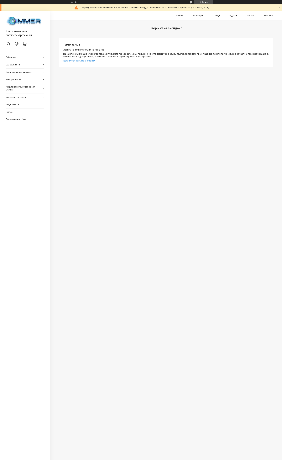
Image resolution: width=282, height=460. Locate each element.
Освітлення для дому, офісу (19, 72)
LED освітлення (13, 65)
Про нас (250, 15)
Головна (179, 15)
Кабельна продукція (16, 97)
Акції (217, 15)
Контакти (268, 15)
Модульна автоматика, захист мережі (20, 88)
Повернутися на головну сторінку (79, 61)
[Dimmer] (25, 21)
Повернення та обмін (16, 119)
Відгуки (9, 112)
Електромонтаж (13, 79)
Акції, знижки (12, 104)
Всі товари (11, 57)
